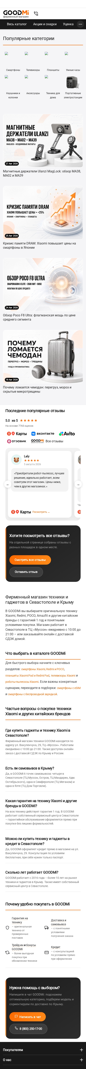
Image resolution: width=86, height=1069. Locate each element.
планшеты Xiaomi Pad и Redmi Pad (27, 675)
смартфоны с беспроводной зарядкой (32, 694)
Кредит (55, 947)
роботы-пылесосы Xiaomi (21, 681)
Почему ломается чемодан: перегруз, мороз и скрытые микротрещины (37, 389)
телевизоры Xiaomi (63, 675)
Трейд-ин (17, 945)
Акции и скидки (45, 24)
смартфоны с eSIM (68, 688)
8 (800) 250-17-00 (30, 1029)
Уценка (68, 24)
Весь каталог (17, 24)
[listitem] (16, 434)
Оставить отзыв (26, 572)
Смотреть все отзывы (30, 560)
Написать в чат (29, 1017)
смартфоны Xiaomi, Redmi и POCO (42, 669)
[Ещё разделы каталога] (80, 24)
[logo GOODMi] (16, 14)
